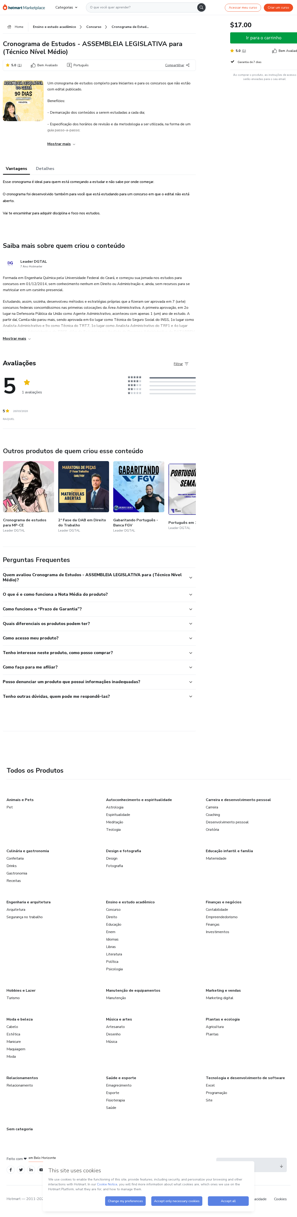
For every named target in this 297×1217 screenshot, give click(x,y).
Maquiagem (15, 1049)
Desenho (113, 1034)
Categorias (64, 7)
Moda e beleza (19, 1019)
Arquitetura (15, 909)
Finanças (213, 924)
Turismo (13, 998)
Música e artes (119, 1019)
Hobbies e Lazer (21, 990)
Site (209, 1100)
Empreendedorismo (222, 917)
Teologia (113, 829)
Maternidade (216, 858)
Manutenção (116, 998)
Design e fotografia (123, 851)
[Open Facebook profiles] (10, 1170)
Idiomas (112, 939)
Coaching (213, 814)
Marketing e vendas (223, 990)
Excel (210, 1085)
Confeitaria (15, 858)
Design (111, 858)
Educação (113, 924)
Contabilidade (217, 909)
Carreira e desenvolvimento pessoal (238, 799)
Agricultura (215, 1026)
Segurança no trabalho (24, 917)
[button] (94, 577)
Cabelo (12, 1026)
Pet (9, 807)
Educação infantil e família (229, 851)
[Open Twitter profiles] (21, 1170)
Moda (11, 1056)
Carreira (212, 807)
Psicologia (114, 969)
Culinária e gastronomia (27, 851)
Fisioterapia (115, 1100)
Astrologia (114, 807)
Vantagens (16, 168)
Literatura (114, 954)
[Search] (201, 7)
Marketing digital (219, 998)
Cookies (280, 1199)
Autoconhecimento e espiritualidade (139, 799)
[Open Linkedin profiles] (31, 1170)
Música (111, 1041)
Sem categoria (19, 1129)
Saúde (111, 1107)
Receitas (13, 880)
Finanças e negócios (224, 902)
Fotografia (114, 865)
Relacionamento (19, 1085)
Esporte (112, 1092)
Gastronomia (16, 873)
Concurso (113, 909)
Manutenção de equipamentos (133, 990)
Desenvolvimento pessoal (227, 822)
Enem (110, 931)
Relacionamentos (22, 1078)
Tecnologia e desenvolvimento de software (245, 1078)
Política (112, 961)
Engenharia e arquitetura (28, 902)
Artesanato (115, 1026)
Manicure (13, 1041)
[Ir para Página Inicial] (25, 7)
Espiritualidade (118, 814)
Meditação (114, 822)
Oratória (212, 829)
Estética (13, 1034)
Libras (111, 946)
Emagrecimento (119, 1085)
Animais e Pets (20, 799)
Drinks (11, 865)
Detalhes (45, 168)
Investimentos (217, 931)
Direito (111, 917)
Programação (216, 1092)
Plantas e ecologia (223, 1019)
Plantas (212, 1034)
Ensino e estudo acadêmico (130, 902)
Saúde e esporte (121, 1078)
